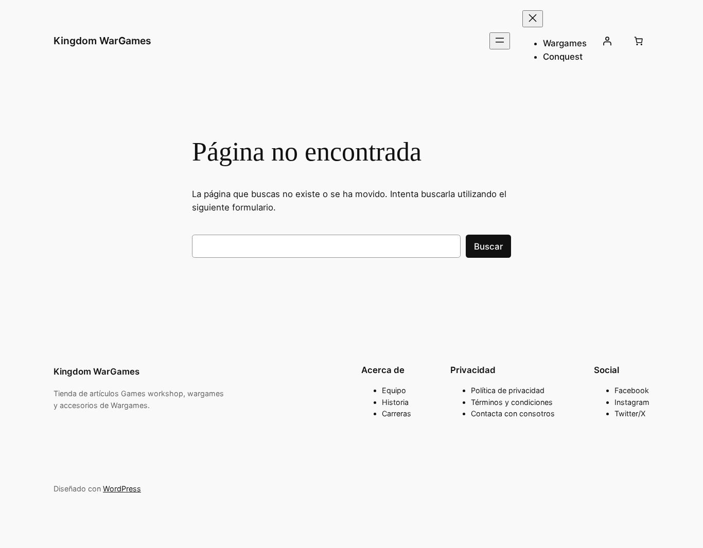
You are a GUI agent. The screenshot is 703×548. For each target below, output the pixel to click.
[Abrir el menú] (499, 40)
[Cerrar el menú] (532, 18)
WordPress (122, 488)
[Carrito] (638, 41)
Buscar (488, 246)
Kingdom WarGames (102, 40)
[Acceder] (607, 41)
